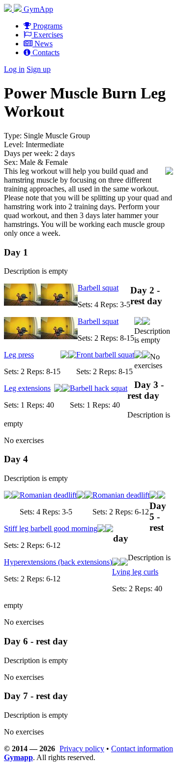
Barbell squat (98, 288)
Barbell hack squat (98, 388)
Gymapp (18, 757)
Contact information (142, 748)
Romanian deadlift (48, 495)
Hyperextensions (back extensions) (58, 562)
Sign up (39, 69)
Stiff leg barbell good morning (50, 528)
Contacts (44, 52)
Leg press (19, 355)
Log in (14, 69)
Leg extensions (27, 388)
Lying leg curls (135, 572)
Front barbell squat (105, 355)
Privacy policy (81, 748)
